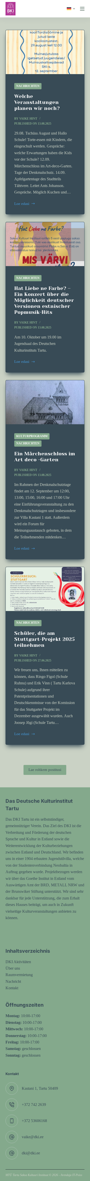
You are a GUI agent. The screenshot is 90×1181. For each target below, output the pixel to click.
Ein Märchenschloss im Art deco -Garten (44, 457)
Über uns (13, 968)
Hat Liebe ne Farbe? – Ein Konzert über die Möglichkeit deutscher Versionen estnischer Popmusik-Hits (44, 300)
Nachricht (13, 981)
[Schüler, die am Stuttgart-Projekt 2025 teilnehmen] (45, 589)
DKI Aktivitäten (18, 962)
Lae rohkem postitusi (44, 770)
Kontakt (12, 988)
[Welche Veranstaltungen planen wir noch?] (45, 52)
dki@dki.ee (31, 1153)
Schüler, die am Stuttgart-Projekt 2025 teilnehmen (44, 639)
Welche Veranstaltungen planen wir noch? (37, 102)
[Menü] (82, 8)
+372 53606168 (34, 1121)
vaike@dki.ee (33, 1137)
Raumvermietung (19, 975)
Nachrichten (28, 86)
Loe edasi (25, 204)
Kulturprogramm (32, 436)
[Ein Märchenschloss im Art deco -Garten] (45, 402)
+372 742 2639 (34, 1104)
